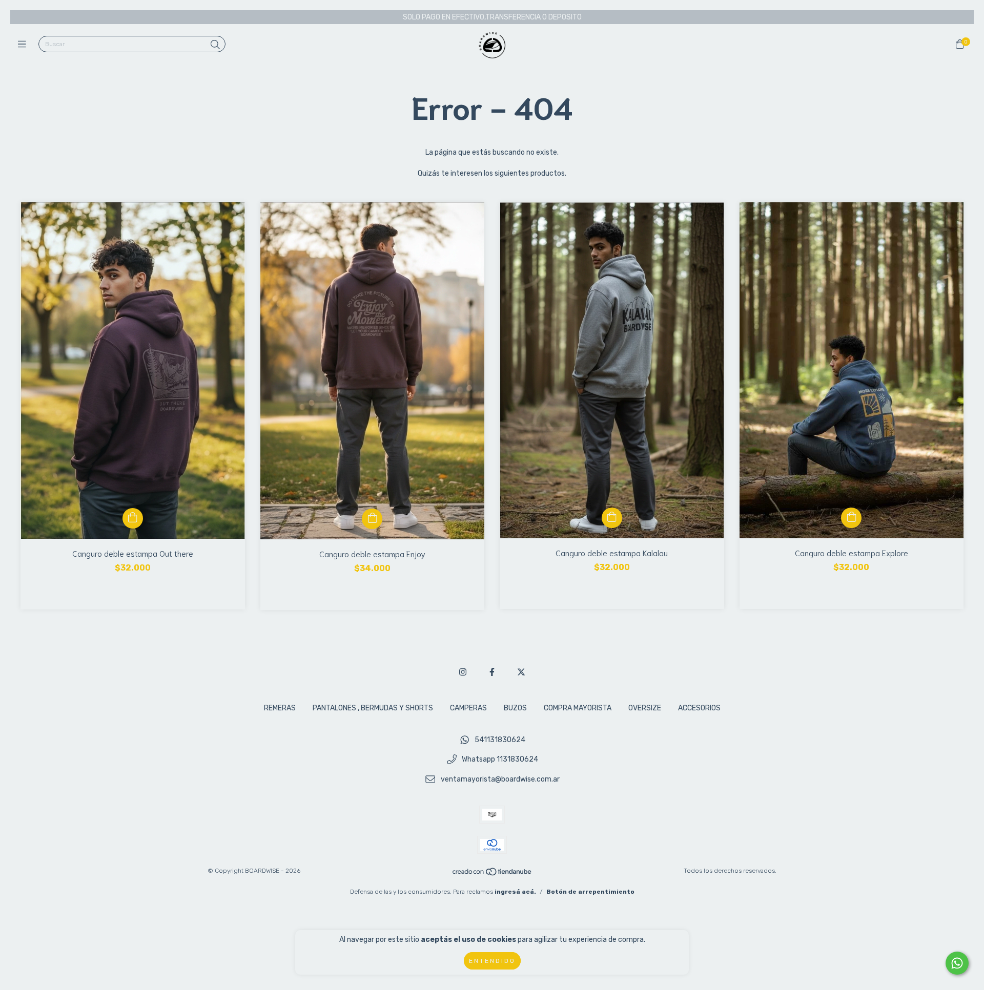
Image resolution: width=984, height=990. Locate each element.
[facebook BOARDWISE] (492, 672)
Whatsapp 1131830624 (500, 759)
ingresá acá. (515, 891)
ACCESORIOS (699, 708)
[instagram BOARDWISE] (463, 672)
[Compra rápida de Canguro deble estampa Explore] (851, 518)
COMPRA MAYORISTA (577, 708)
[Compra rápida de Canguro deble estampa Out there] (132, 518)
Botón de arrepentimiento (590, 891)
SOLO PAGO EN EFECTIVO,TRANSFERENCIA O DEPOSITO (492, 17)
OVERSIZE (644, 708)
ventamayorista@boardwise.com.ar (500, 779)
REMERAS (280, 708)
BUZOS (515, 708)
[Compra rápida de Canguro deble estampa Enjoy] (372, 519)
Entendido (492, 960)
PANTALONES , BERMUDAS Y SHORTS (373, 708)
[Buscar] (215, 45)
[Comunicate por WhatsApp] (957, 963)
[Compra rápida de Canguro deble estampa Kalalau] (612, 518)
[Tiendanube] (493, 874)
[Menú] (24, 44)
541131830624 (500, 739)
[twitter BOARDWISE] (521, 672)
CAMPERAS (468, 708)
